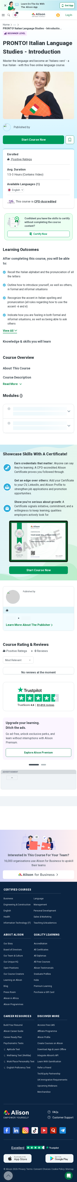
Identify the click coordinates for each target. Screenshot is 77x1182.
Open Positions (11, 968)
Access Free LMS (46, 1025)
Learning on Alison (13, 980)
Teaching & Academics (45, 923)
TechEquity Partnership (48, 1073)
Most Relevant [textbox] (13, 660)
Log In (69, 15)
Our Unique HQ (11, 962)
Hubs (36, 980)
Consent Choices (42, 1169)
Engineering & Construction (17, 904)
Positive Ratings (21, 159)
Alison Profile (43, 1037)
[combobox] (18, 660)
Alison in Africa (11, 998)
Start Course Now (33, 139)
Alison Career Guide (13, 1031)
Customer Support (62, 1117)
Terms (29, 1169)
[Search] (7, 12)
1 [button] (34, 767)
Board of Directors (13, 949)
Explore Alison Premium (38, 752)
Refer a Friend (44, 1067)
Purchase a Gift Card (44, 992)
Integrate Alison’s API (47, 1055)
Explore (3, 15)
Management (40, 904)
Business (8, 898)
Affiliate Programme (47, 1031)
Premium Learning (43, 986)
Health (7, 917)
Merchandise (43, 1092)
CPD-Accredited (45, 201)
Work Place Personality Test (20, 1061)
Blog (6, 986)
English (7, 910)
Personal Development (45, 910)
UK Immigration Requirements (52, 1080)
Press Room (10, 992)
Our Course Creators (14, 974)
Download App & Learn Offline (51, 1049)
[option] (38, 739)
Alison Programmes (13, 1004)
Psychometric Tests (13, 1043)
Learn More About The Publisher (28, 625)
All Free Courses (42, 962)
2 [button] (44, 767)
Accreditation (40, 943)
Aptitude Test (13, 1049)
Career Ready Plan (13, 1037)
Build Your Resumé (13, 1025)
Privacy (22, 1169)
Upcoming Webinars (47, 1086)
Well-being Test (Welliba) (19, 1055)
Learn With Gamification (49, 1061)
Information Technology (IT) (17, 923)
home (6, 24)
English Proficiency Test (18, 1067)
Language (39, 898)
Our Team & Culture (13, 955)
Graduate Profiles (42, 974)
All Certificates (41, 949)
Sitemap (69, 1169)
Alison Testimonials (44, 968)
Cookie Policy (58, 1169)
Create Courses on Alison (50, 1043)
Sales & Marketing (42, 917)
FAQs (55, 1112)
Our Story (8, 943)
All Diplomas (40, 955)
